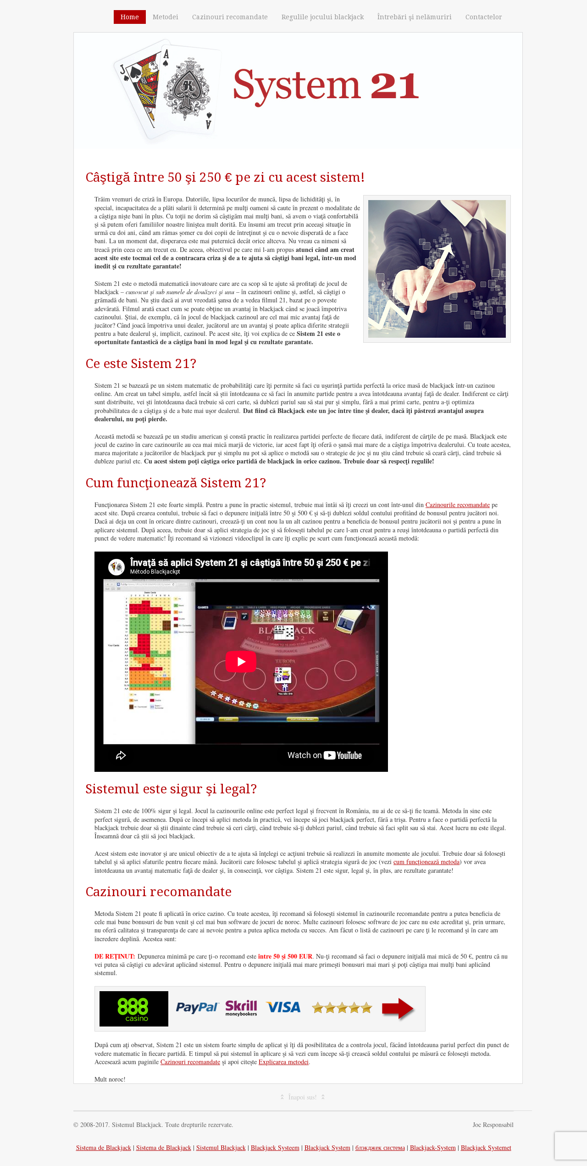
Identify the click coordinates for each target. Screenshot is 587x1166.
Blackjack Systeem (275, 1147)
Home (130, 17)
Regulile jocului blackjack (323, 17)
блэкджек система (380, 1147)
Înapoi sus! (302, 1097)
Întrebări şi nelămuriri (414, 17)
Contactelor (483, 17)
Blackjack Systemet (486, 1147)
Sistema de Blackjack (103, 1147)
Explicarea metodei (284, 1061)
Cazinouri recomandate (230, 17)
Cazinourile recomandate (458, 504)
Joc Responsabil (493, 1124)
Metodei (165, 17)
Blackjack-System (433, 1147)
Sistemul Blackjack (221, 1147)
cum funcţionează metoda (426, 861)
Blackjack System (327, 1147)
